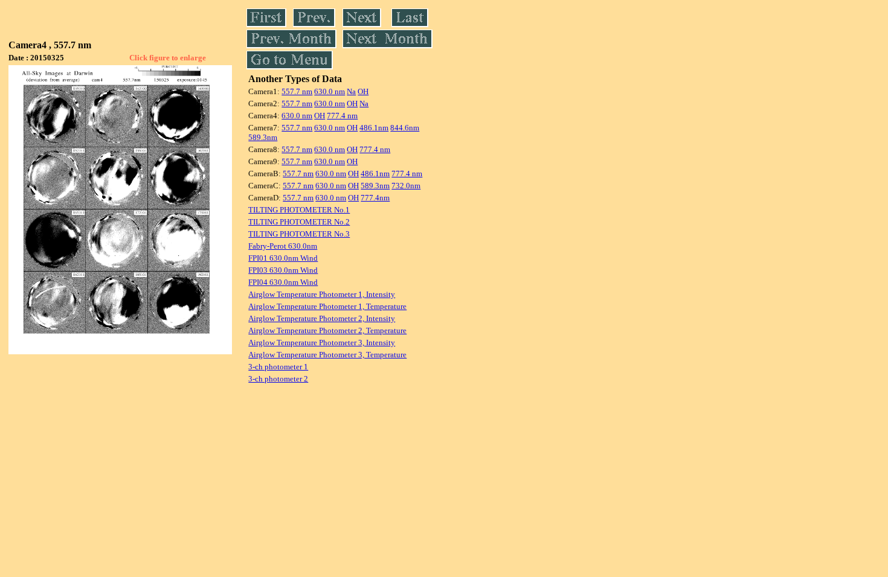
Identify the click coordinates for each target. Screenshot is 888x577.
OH (363, 91)
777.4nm (375, 197)
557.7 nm (297, 91)
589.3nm (262, 137)
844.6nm (404, 127)
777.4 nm (342, 115)
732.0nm (405, 185)
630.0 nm (329, 91)
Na (351, 91)
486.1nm (373, 127)
